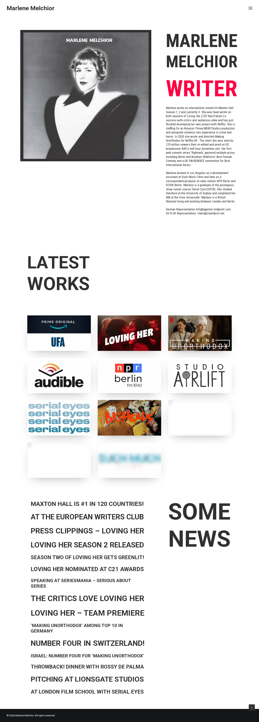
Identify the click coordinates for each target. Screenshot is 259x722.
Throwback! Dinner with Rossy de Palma (87, 667)
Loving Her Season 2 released (87, 545)
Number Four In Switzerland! (87, 643)
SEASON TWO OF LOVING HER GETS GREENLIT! (87, 557)
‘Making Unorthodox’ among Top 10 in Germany (77, 628)
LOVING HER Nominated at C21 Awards (87, 569)
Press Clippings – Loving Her (87, 530)
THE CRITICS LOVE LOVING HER (87, 598)
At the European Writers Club (87, 517)
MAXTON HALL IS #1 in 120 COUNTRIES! (87, 503)
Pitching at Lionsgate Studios (87, 679)
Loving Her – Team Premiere (87, 613)
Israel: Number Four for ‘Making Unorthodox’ (87, 656)
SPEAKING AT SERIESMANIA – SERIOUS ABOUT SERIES (81, 583)
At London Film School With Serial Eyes (87, 692)
